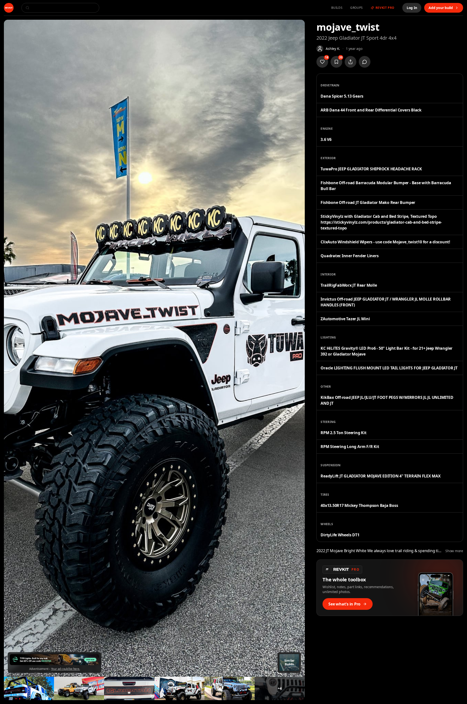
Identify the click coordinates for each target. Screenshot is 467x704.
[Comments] (364, 62)
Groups (356, 8)
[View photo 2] (29, 688)
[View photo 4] (129, 688)
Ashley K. (333, 48)
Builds (337, 8)
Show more (454, 551)
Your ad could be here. (65, 669)
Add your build (441, 7)
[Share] (350, 62)
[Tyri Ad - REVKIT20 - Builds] (54, 659)
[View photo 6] (230, 688)
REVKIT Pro (385, 8)
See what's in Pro (344, 604)
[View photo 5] (179, 688)
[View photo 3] (79, 688)
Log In (412, 7)
